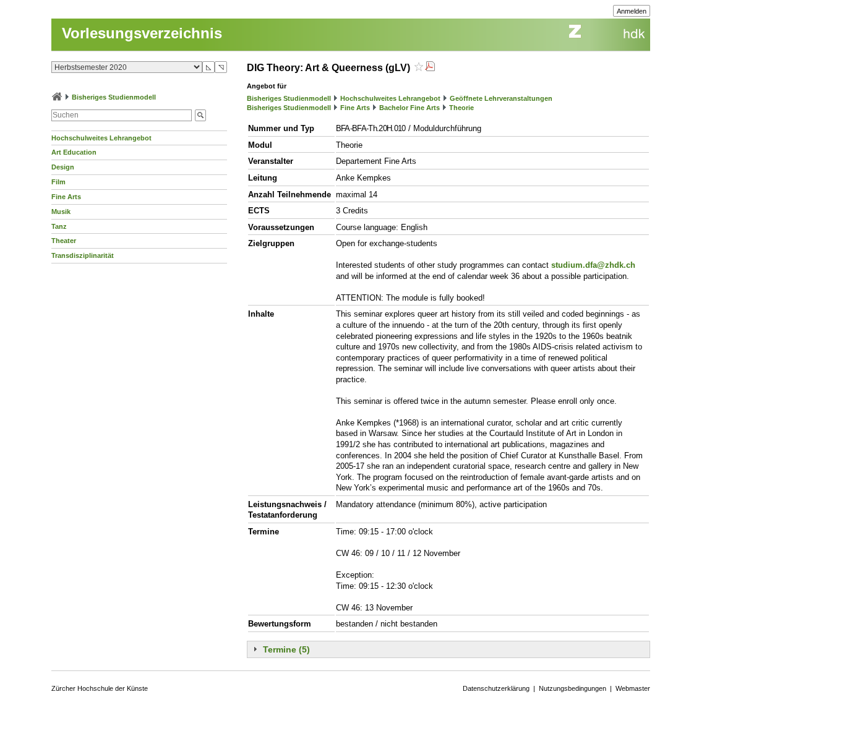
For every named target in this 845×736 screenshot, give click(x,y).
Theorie (461, 107)
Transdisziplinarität (82, 255)
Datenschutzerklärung (496, 688)
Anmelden (631, 11)
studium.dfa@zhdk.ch (593, 265)
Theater (63, 240)
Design (62, 167)
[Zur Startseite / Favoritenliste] (56, 97)
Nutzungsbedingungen (572, 688)
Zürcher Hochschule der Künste (99, 688)
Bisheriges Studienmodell (114, 97)
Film (58, 182)
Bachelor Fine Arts (409, 107)
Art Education (74, 152)
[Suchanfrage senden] (200, 115)
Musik (61, 211)
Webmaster (633, 688)
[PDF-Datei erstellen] (430, 67)
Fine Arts (66, 196)
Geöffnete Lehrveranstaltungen (501, 98)
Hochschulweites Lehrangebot (101, 138)
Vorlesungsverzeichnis (142, 33)
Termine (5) (286, 649)
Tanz (59, 226)
